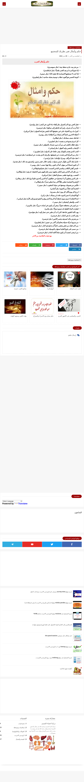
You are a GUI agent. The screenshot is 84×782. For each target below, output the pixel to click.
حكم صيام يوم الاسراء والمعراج (43, 316)
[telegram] (12, 544)
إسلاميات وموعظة (74, 48)
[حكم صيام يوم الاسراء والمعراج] (42, 306)
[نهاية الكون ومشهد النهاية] (15, 306)
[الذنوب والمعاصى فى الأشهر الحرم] (69, 306)
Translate (22, 503)
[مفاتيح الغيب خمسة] (15, 279)
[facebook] (72, 544)
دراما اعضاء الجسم (48, 723)
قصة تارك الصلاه (75, 289)
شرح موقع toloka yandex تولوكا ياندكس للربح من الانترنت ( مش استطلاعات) (48, 603)
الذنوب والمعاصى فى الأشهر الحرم (69, 316)
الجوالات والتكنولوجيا (18, 731)
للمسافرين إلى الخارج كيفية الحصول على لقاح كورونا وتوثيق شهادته (52, 625)
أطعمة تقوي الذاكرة (66, 669)
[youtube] (32, 544)
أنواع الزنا (50, 289)
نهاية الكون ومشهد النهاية (18, 316)
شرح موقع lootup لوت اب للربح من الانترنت (58, 647)
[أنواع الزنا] (42, 279)
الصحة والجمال (20, 739)
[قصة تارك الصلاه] (69, 279)
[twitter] (52, 544)
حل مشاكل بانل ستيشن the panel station (58, 636)
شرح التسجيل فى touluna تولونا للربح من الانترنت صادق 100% (53, 614)
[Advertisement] (42, 27)
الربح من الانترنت (19, 735)
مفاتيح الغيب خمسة (20, 289)
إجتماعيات (21, 723)
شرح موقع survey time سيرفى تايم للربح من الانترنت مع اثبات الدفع (51, 592)
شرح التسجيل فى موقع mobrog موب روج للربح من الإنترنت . (53, 658)
